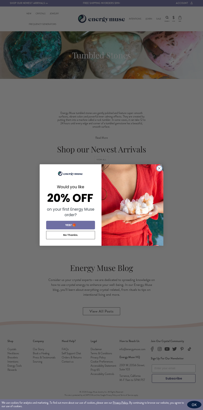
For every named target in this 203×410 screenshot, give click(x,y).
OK (194, 404)
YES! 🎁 (70, 225)
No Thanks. (70, 235)
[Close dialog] (159, 168)
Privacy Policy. (120, 403)
